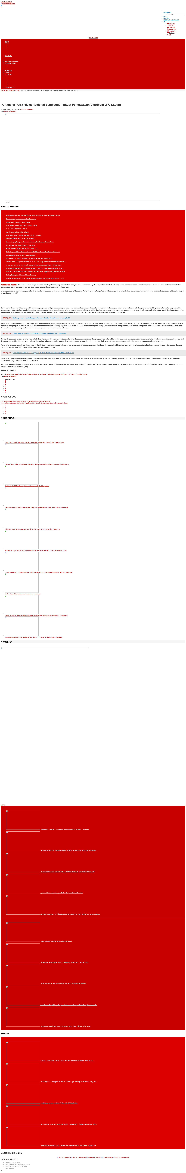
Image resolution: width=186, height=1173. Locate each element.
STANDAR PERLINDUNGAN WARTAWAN (17, 1164)
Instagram (172, 31)
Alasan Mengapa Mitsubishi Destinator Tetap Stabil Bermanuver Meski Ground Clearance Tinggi (36, 507)
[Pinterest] (5, 385)
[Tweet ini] (5, 408)
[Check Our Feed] (107, 1157)
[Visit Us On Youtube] (93, 1157)
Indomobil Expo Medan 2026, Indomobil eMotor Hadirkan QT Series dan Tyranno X (32, 529)
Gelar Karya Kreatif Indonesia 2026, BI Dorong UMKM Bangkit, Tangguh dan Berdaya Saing (34, 442)
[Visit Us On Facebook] (78, 1157)
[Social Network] (164, 22)
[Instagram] (5, 388)
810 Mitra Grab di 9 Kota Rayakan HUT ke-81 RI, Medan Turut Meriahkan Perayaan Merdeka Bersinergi (38, 572)
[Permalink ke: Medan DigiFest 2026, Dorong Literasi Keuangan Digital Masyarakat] (22, 484)
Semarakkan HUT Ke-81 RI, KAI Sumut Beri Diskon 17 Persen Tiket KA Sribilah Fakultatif (33, 637)
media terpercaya (12, 374)
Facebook (172, 24)
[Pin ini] (5, 410)
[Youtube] (5, 390)
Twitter (171, 25)
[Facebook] (5, 381)
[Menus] (1, 5)
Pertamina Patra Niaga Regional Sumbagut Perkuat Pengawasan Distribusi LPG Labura (46, 374)
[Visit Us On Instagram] (121, 1157)
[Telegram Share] (5, 412)
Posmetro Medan (81, 374)
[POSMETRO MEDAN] (8, 4)
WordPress (172, 29)
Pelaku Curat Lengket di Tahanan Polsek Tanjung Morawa (25, 401)
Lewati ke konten (6, 2)
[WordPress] (5, 387)
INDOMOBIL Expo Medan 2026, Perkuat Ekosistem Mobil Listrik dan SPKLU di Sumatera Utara (36, 551)
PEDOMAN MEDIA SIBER (12, 1162)
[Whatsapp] (5, 413)
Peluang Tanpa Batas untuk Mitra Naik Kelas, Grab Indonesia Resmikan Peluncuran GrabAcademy (37, 464)
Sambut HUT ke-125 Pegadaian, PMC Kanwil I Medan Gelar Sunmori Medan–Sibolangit (34, 403)
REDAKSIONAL (9, 1168)
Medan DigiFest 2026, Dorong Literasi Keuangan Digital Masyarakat (27, 486)
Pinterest (172, 27)
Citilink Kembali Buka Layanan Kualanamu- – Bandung (22, 594)
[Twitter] (5, 383)
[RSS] (5, 392)
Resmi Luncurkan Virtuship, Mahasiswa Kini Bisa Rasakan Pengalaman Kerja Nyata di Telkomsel (36, 615)
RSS (170, 35)
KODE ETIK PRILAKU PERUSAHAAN (16, 1166)
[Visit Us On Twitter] (64, 1157)
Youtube (171, 33)
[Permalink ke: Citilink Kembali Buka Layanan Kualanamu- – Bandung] (22, 592)
